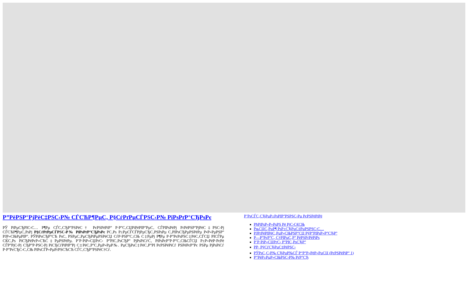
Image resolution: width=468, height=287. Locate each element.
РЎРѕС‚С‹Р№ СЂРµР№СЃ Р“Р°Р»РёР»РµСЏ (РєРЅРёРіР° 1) (304, 253)
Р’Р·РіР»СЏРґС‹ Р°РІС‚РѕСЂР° (280, 242)
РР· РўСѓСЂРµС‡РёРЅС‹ (275, 247)
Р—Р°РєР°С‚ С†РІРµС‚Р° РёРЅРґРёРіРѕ (287, 238)
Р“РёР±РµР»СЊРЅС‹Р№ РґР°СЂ (281, 257)
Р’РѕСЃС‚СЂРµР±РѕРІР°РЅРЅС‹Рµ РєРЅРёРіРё (283, 216)
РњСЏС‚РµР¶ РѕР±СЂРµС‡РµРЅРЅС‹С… (289, 229)
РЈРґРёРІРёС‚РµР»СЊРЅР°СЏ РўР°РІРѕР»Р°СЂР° (295, 233)
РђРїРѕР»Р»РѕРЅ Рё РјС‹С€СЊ (279, 224)
